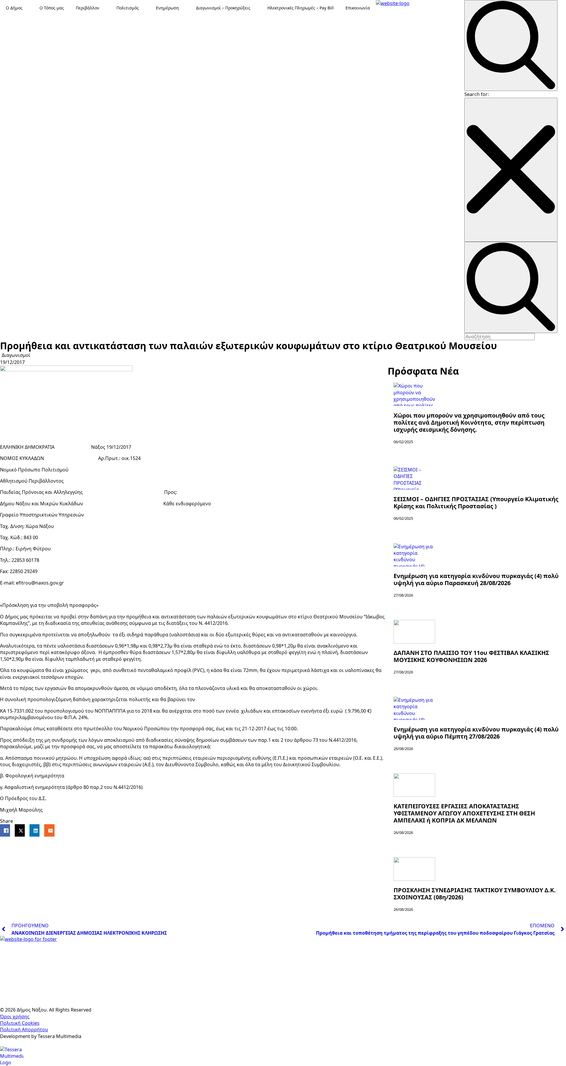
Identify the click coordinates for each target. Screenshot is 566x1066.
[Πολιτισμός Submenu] (144, 8)
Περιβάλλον (87, 8)
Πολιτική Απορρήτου (24, 1029)
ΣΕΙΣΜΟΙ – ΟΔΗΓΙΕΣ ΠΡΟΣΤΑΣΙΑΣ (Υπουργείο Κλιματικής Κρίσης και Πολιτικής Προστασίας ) (476, 503)
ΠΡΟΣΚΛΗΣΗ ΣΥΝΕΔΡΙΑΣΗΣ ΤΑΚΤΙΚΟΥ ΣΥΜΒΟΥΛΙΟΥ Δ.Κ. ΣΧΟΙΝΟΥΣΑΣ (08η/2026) (475, 894)
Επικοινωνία (357, 8)
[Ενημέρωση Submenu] (184, 8)
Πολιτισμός (127, 8)
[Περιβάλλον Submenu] (105, 8)
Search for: (476, 94)
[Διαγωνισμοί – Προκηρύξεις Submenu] (255, 8)
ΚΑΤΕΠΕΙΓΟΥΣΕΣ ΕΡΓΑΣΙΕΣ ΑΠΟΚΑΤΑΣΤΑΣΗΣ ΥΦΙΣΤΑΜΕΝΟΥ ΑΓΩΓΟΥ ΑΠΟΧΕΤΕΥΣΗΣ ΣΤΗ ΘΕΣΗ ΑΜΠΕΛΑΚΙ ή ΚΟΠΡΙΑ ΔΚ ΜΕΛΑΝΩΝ (464, 813)
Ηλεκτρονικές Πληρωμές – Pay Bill (300, 8)
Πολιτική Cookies (20, 1023)
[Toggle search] (510, 45)
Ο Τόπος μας (52, 8)
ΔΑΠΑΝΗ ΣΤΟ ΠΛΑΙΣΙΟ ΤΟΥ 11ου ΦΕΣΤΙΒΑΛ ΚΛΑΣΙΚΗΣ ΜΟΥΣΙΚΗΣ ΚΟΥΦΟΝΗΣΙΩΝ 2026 (471, 656)
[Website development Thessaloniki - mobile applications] (12, 1055)
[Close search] (510, 170)
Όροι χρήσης (14, 1016)
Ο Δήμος (14, 8)
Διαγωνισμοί (16, 355)
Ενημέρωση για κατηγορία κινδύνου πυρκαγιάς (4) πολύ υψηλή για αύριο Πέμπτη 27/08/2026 (476, 733)
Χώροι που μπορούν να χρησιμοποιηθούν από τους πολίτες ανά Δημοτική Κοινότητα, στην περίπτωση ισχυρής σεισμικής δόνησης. (469, 422)
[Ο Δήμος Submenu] (28, 8)
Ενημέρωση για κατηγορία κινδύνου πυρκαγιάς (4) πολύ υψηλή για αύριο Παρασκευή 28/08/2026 (476, 579)
